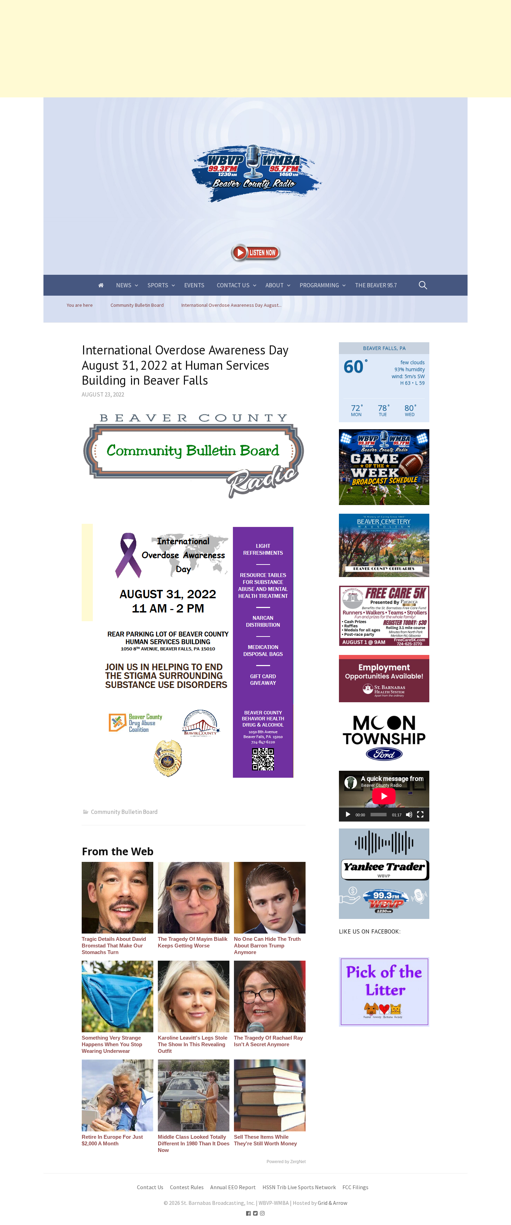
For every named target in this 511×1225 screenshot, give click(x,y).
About (275, 285)
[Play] (347, 814)
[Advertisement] (208, 48)
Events (194, 285)
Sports (157, 285)
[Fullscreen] (420, 814)
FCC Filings (355, 1187)
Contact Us (233, 285)
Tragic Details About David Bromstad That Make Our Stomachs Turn (114, 945)
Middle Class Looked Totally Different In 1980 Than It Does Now (193, 1143)
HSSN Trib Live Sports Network (299, 1187)
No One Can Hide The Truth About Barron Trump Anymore (267, 945)
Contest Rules (187, 1187)
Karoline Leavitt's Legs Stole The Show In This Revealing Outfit (192, 1044)
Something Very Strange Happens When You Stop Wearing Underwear (112, 1044)
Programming (319, 285)
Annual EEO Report (233, 1187)
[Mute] (409, 814)
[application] (384, 796)
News (123, 285)
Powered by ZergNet (286, 1161)
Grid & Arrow (332, 1203)
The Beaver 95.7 (376, 285)
